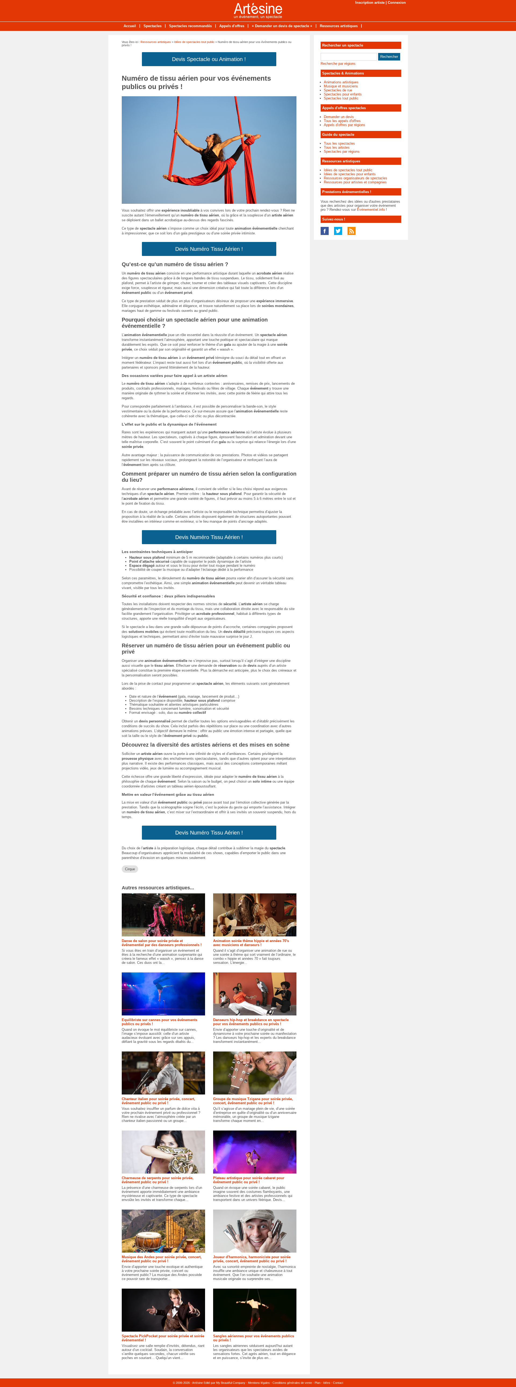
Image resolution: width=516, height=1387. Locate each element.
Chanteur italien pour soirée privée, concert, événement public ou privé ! (158, 1101)
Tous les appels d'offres (342, 121)
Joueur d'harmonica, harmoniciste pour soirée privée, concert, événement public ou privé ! (252, 1259)
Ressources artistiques (339, 26)
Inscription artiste (370, 3)
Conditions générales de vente (292, 1382)
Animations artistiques (341, 82)
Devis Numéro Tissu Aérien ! (209, 249)
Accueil (130, 26)
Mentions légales (259, 1382)
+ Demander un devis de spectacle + (282, 26)
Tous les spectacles (339, 143)
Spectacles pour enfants (343, 94)
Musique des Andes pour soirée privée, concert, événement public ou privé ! (162, 1259)
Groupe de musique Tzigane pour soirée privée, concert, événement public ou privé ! (253, 1101)
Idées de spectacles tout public (194, 42)
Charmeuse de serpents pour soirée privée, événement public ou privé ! (158, 1180)
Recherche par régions (338, 64)
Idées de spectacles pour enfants (350, 174)
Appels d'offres (231, 26)
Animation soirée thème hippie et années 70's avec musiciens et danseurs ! (251, 943)
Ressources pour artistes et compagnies (355, 182)
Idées (326, 1382)
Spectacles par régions (342, 151)
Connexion (397, 3)
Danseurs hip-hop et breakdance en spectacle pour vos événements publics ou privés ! (251, 1022)
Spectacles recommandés (190, 26)
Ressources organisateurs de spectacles (355, 178)
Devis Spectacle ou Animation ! (209, 59)
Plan (317, 1382)
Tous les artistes (337, 147)
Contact (338, 1382)
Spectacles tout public (341, 98)
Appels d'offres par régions (344, 125)
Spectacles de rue (338, 90)
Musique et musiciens (341, 86)
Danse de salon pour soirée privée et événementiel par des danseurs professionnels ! (162, 943)
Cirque (130, 869)
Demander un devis (339, 117)
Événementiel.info (371, 210)
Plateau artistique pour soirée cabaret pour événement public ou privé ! (248, 1180)
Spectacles (153, 26)
